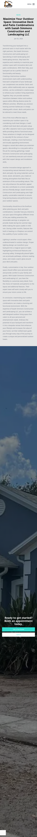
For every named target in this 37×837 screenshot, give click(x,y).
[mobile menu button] (33, 4)
